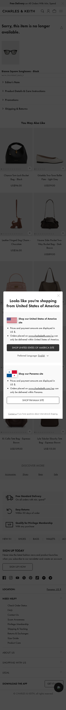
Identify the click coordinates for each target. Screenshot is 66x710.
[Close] (58, 295)
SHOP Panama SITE (33, 400)
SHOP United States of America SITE (33, 347)
